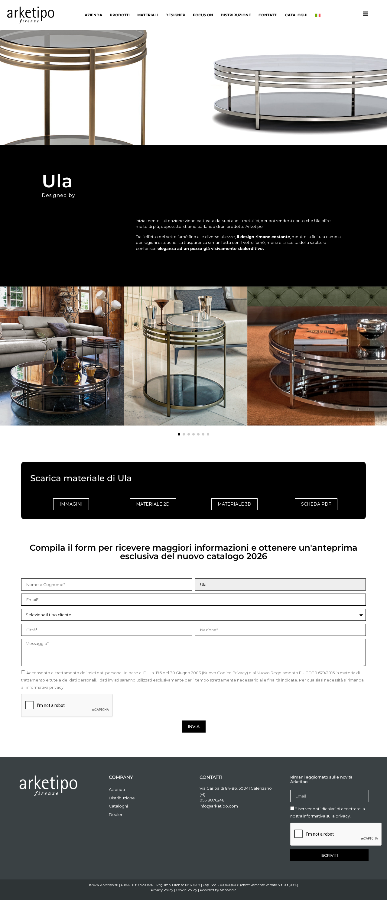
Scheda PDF (316, 504)
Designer (175, 15)
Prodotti (120, 15)
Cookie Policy (186, 890)
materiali (147, 15)
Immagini (71, 504)
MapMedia (228, 890)
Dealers (116, 814)
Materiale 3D (234, 504)
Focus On (203, 15)
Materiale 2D (153, 504)
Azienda (93, 15)
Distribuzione (236, 15)
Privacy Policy (162, 890)
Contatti (268, 15)
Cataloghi (296, 15)
